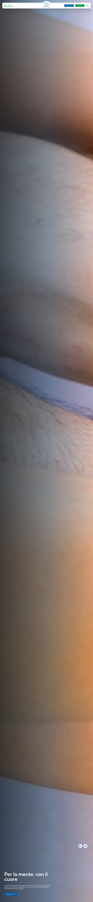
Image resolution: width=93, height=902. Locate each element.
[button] (80, 846)
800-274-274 (8, 6)
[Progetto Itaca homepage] (46, 5)
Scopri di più (10, 894)
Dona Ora (69, 5)
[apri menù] (87, 6)
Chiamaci (79, 5)
